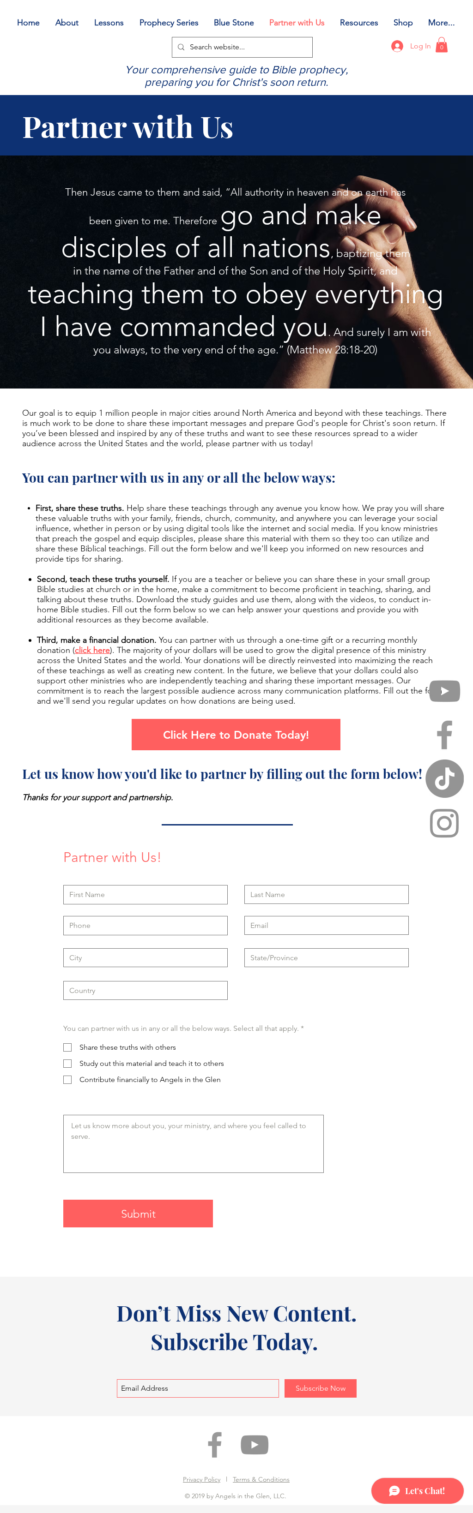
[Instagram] (444, 822)
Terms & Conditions (261, 1479)
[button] (441, 44)
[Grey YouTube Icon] (444, 691)
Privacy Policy (201, 1479)
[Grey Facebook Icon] (444, 735)
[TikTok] (444, 778)
